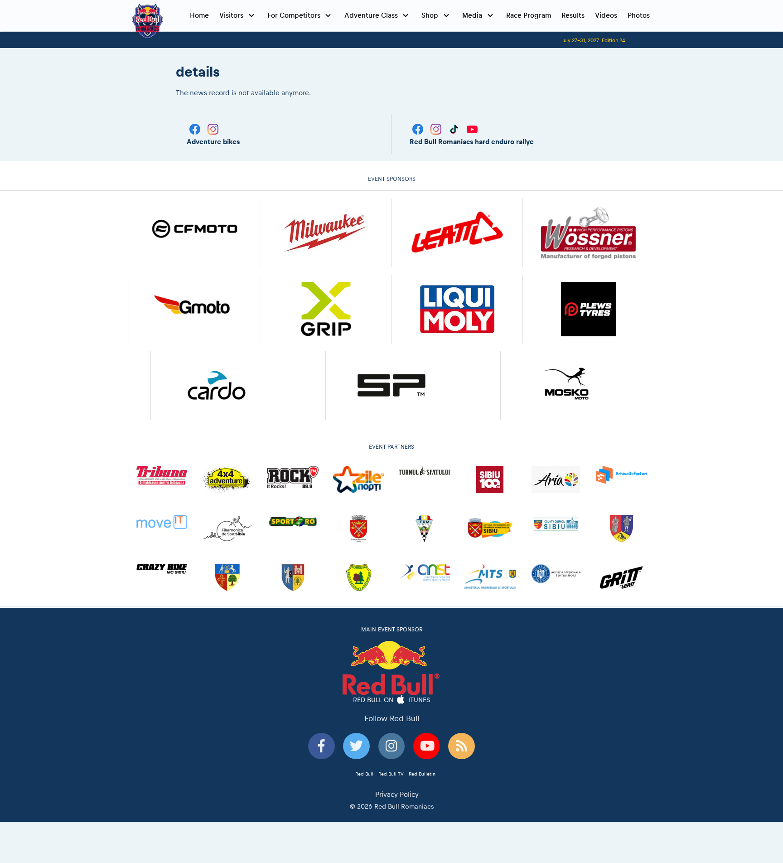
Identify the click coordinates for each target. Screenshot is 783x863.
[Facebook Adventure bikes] (196, 128)
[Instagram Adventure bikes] (213, 128)
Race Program (528, 15)
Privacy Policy (397, 794)
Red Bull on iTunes (391, 699)
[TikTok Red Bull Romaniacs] (455, 128)
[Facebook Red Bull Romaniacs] (419, 128)
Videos (606, 15)
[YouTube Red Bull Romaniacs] (472, 128)
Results (573, 15)
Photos (639, 15)
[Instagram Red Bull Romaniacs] (437, 128)
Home (199, 15)
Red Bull (364, 773)
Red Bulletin (422, 773)
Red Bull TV (391, 773)
